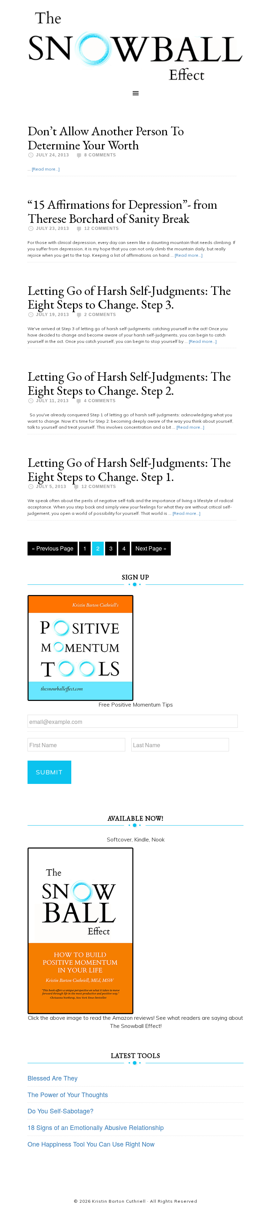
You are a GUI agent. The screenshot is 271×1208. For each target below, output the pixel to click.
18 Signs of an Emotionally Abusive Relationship (96, 1127)
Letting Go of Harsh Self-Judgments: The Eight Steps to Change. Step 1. (129, 469)
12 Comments (101, 228)
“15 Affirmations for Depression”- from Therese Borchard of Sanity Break (122, 211)
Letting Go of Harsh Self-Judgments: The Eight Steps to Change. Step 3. (129, 297)
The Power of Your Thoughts (68, 1094)
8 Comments (100, 155)
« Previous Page (52, 548)
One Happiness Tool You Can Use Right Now (91, 1143)
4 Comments (100, 400)
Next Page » (151, 548)
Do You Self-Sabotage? (61, 1110)
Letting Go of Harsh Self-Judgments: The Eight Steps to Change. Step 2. (129, 383)
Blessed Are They (53, 1077)
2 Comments (100, 314)
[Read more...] (46, 169)
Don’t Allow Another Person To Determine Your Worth (106, 138)
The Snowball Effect (135, 45)
